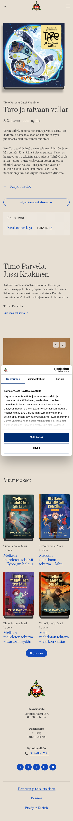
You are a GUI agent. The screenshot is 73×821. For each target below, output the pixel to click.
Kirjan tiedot (20, 186)
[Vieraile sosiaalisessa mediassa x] (36, 767)
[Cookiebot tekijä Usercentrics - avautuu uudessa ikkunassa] (54, 369)
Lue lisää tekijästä (14, 313)
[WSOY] (36, 6)
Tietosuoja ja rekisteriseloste (37, 789)
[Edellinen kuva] (56, 345)
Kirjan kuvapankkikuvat (34, 202)
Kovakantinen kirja (19, 228)
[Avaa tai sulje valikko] (68, 6)
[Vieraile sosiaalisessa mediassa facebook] (28, 767)
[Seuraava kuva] (63, 345)
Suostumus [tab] (13, 378)
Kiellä (36, 448)
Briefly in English (36, 808)
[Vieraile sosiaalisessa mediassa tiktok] (52, 767)
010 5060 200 (39, 753)
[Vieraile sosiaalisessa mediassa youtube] (44, 767)
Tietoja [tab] (60, 378)
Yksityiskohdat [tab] (36, 378)
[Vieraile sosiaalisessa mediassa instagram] (20, 767)
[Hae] (5, 6)
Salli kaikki (36, 437)
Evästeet (36, 798)
